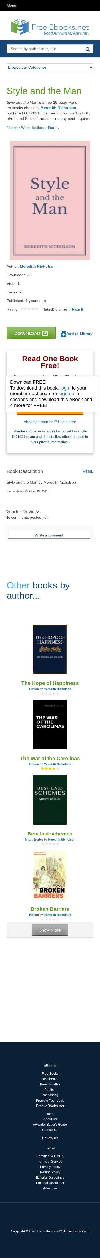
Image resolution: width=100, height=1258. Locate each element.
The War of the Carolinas (50, 758)
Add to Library (79, 333)
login (65, 388)
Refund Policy (50, 1172)
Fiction (34, 688)
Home (50, 1114)
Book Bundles (50, 1084)
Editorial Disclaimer (50, 1183)
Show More (50, 929)
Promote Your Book (50, 1100)
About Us (50, 1119)
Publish (50, 1090)
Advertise (50, 1188)
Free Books (50, 1074)
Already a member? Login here (50, 422)
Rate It (77, 309)
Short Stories (34, 839)
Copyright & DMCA (50, 1156)
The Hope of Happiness (50, 683)
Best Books (50, 1079)
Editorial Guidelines (50, 1177)
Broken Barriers (50, 909)
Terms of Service (50, 1161)
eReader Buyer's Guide (50, 1124)
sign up (66, 393)
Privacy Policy (50, 1167)
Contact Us (50, 1130)
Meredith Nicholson (58, 108)
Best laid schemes (50, 834)
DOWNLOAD (27, 333)
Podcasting (50, 1095)
